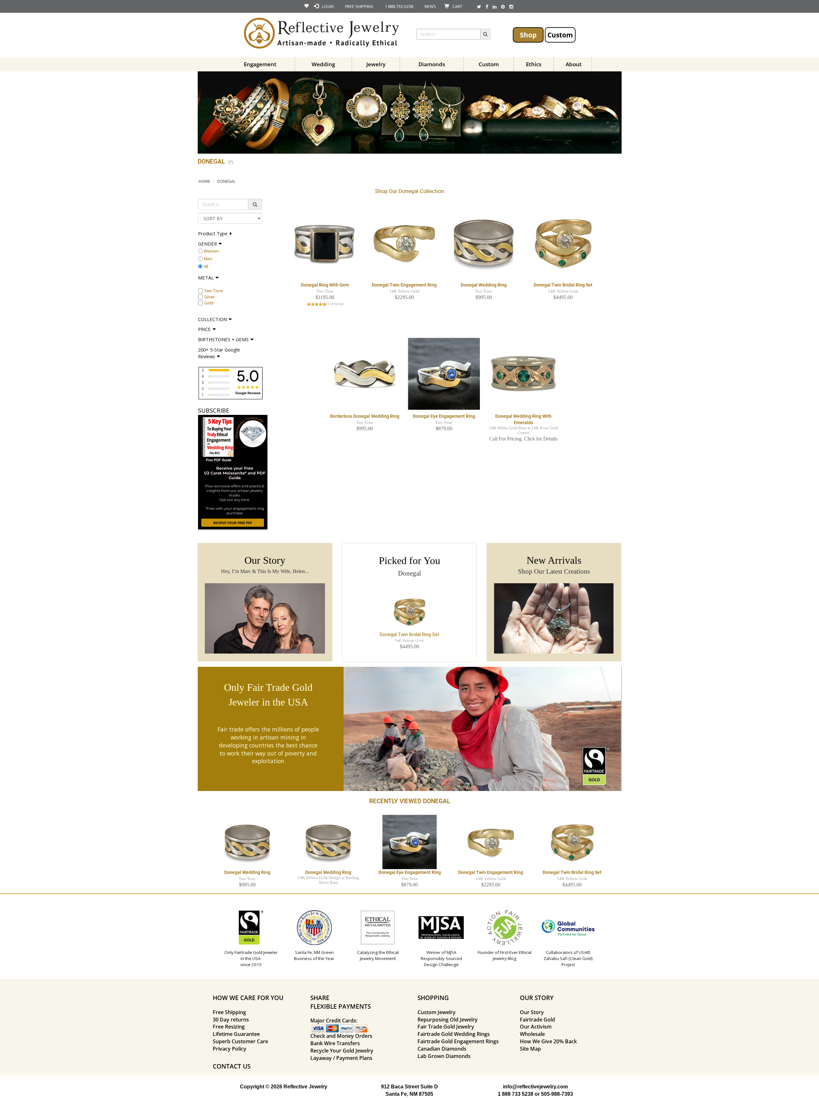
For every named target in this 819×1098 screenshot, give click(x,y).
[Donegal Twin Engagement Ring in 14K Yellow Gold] (404, 242)
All (206, 266)
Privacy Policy (229, 1048)
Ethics (533, 64)
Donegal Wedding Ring (484, 284)
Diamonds (431, 64)
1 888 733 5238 (515, 1094)
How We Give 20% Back (548, 1041)
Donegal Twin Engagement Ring (404, 284)
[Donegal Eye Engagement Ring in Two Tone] (444, 373)
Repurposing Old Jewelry (447, 1019)
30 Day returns (231, 1019)
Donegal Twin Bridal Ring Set (563, 284)
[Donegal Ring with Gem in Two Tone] (325, 242)
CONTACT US (231, 1066)
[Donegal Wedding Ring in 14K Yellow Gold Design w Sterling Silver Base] (328, 841)
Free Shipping (229, 1012)
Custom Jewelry (436, 1012)
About (574, 64)
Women (211, 251)
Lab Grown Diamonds (444, 1056)
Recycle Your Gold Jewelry (341, 1050)
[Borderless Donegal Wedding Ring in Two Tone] (365, 373)
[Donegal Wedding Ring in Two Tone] (484, 242)
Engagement (260, 64)
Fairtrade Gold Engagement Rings (458, 1041)
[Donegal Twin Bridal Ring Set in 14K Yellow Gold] (563, 242)
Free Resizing (229, 1026)
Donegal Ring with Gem (325, 284)
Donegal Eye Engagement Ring (444, 416)
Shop (528, 34)
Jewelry (376, 64)
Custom (560, 34)
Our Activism (536, 1026)
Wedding (323, 64)
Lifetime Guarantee (236, 1033)
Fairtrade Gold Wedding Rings (453, 1033)
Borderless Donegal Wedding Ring (364, 416)
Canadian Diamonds (441, 1048)
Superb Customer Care (240, 1041)
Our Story (532, 1012)
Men (208, 259)
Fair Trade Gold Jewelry (445, 1026)
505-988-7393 (557, 1094)
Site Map (530, 1048)
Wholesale (532, 1033)
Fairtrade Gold (537, 1019)
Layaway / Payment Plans (341, 1058)
